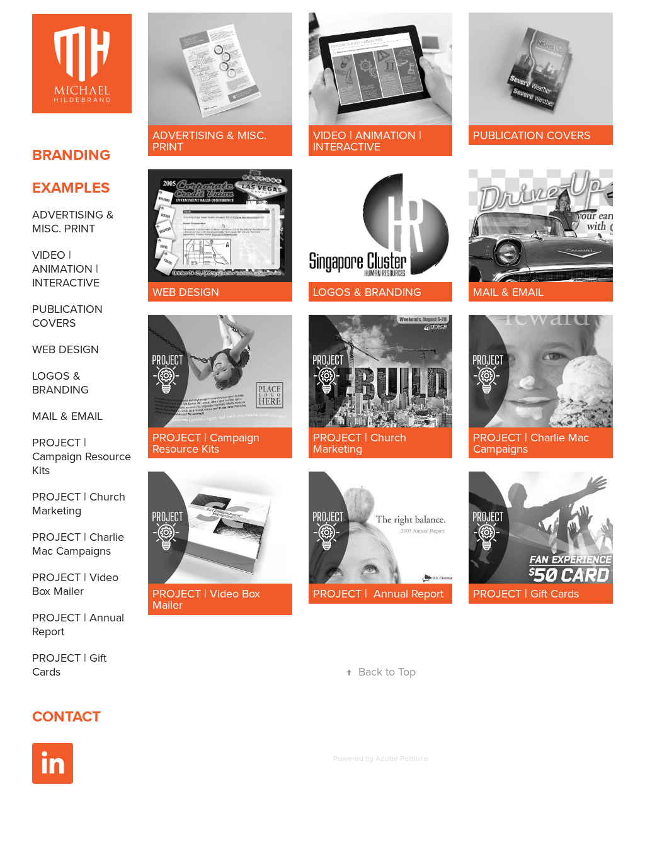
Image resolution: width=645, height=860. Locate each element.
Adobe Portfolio (401, 758)
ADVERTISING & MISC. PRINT (73, 221)
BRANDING (71, 155)
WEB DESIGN (65, 349)
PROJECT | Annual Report (78, 624)
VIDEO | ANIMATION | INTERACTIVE (66, 268)
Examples (71, 187)
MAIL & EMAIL (67, 416)
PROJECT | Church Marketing (78, 503)
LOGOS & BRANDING (60, 382)
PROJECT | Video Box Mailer (75, 584)
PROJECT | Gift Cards (69, 664)
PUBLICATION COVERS (67, 316)
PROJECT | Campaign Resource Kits (81, 456)
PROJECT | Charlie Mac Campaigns (78, 543)
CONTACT (66, 716)
